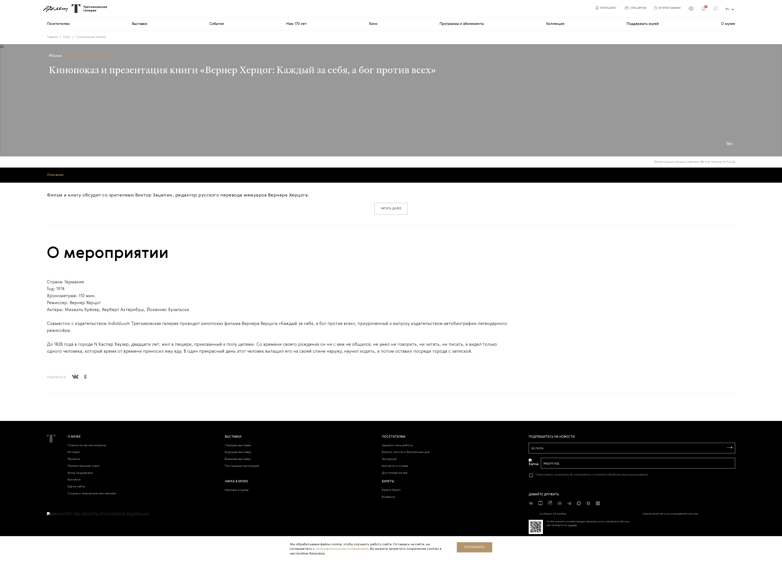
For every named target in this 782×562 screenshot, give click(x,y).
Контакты (74, 479)
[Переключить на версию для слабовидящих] (691, 9)
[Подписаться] (730, 447)
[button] (703, 9)
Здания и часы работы (397, 445)
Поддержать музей (642, 24)
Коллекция (555, 24)
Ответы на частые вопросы (87, 445)
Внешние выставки (238, 459)
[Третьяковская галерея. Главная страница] (88, 8)
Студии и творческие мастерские (92, 493)
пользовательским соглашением (341, 549)
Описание (55, 175)
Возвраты (388, 497)
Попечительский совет (84, 466)
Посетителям (58, 24)
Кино (373, 24)
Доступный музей (394, 472)
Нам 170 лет (296, 24)
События (216, 24)
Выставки (139, 24)
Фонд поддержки (80, 472)
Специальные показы (91, 37)
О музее (728, 24)
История (74, 452)
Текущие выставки (238, 445)
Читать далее (391, 208)
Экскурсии (389, 459)
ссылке (572, 525)
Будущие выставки (238, 452)
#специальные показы (89, 56)
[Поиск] (715, 9)
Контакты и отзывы (395, 466)
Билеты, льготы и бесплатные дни (406, 452)
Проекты (74, 459)
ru (730, 9)
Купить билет (391, 490)
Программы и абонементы (461, 24)
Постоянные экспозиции (242, 466)
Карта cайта (76, 486)
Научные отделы (236, 490)
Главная (52, 37)
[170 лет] (55, 8)
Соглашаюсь (474, 547)
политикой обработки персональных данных (621, 475)
